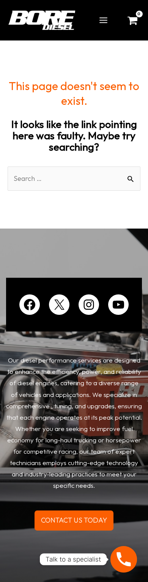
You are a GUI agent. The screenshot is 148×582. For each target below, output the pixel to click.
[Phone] (123, 559)
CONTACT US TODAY (74, 520)
